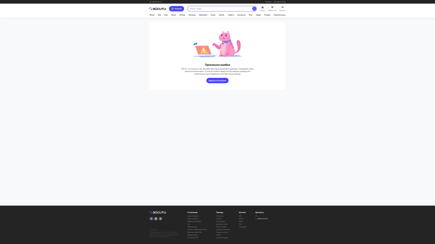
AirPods (182, 15)
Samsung (192, 15)
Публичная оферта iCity (194, 232)
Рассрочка (241, 15)
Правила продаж (192, 235)
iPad (159, 15)
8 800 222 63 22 (156, 2)
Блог (251, 15)
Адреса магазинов (193, 216)
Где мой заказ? (220, 221)
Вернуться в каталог (217, 80)
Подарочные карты (222, 232)
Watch (173, 15)
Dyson (213, 15)
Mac (166, 15)
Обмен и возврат (221, 227)
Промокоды (220, 216)
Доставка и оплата (279, 2)
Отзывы (267, 15)
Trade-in (231, 15)
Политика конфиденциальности (197, 229)
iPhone (152, 15)
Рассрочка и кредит (222, 237)
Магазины (268, 2)
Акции (258, 15)
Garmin (221, 15)
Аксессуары (242, 227)
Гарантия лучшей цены (223, 229)
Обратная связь (192, 227)
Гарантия (219, 218)
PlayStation (203, 15)
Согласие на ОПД (192, 237)
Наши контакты (279, 15)
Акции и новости (192, 218)
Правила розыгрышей (194, 221)
